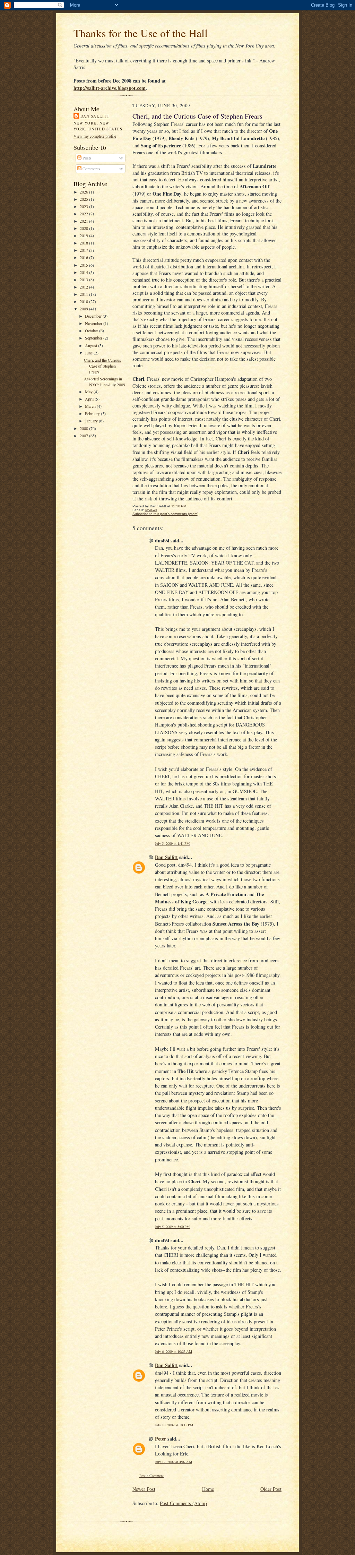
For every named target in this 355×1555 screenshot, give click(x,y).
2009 (84, 308)
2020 (84, 228)
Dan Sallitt (95, 116)
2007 (84, 435)
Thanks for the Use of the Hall (140, 32)
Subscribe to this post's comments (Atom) (165, 514)
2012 (84, 287)
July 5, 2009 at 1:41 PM (172, 843)
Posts (86, 158)
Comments (90, 168)
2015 (84, 265)
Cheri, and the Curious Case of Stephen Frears (102, 366)
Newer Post (143, 1489)
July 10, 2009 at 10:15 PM (174, 1425)
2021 (84, 221)
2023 (84, 206)
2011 (84, 294)
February (93, 413)
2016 (84, 257)
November (94, 323)
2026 (84, 192)
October (92, 330)
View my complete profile (94, 136)
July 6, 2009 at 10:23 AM (173, 1351)
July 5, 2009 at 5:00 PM (172, 1226)
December (94, 316)
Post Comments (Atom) (183, 1503)
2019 (84, 235)
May (89, 391)
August (91, 345)
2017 (84, 250)
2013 (84, 279)
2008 (84, 428)
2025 (84, 199)
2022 (84, 213)
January (92, 420)
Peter (160, 1438)
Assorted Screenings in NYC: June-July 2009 (104, 381)
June (89, 352)
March (91, 406)
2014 (84, 272)
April (90, 399)
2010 (84, 301)
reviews (151, 510)
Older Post (271, 1489)
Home (208, 1489)
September (94, 338)
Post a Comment (151, 1475)
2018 (84, 243)
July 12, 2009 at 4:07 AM (173, 1461)
